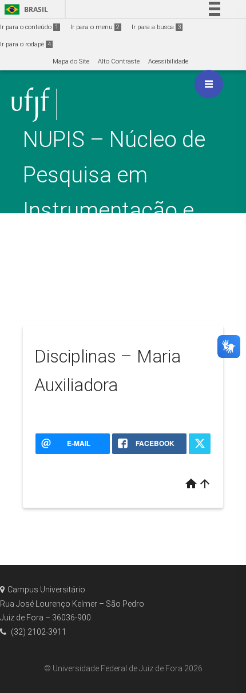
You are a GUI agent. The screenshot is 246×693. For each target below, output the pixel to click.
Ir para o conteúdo (29, 27)
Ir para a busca (156, 27)
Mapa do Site (71, 61)
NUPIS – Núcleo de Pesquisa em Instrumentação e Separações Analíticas (114, 210)
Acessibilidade (168, 61)
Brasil (24, 9)
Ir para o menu (95, 27)
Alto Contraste (119, 61)
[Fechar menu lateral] (209, 84)
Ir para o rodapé (25, 44)
